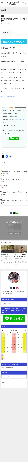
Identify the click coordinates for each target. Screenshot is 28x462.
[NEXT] (25, 330)
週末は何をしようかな (6, 185)
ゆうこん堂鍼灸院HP (8, 96)
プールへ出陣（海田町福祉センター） (10, 179)
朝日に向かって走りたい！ (8, 367)
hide (9, 32)
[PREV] (2, 330)
